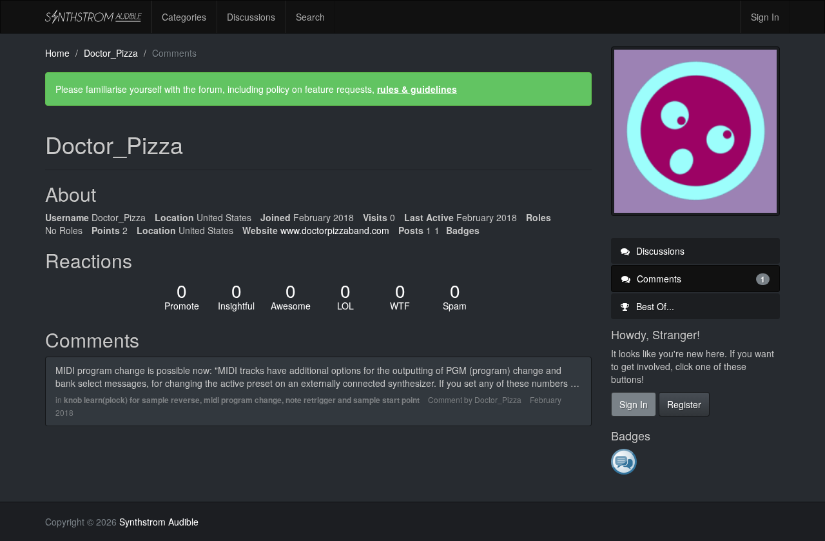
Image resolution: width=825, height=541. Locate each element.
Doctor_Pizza (497, 399)
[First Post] (625, 461)
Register (684, 404)
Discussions (251, 16)
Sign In (765, 16)
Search (310, 16)
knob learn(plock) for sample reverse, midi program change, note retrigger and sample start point (242, 400)
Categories (184, 16)
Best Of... (654, 306)
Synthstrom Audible (93, 17)
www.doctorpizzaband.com (334, 230)
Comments (700, 278)
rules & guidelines (417, 89)
